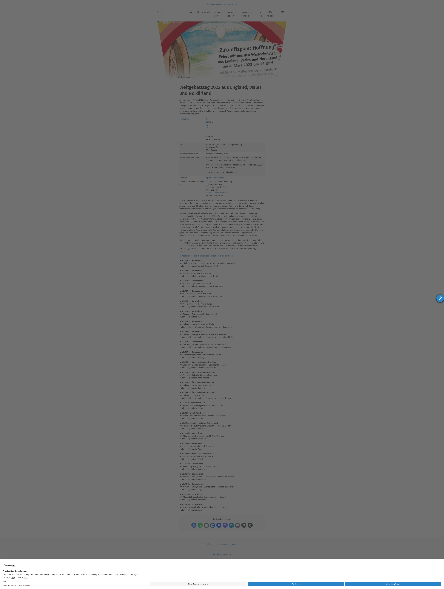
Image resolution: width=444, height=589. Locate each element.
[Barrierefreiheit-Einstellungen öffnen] (440, 298)
